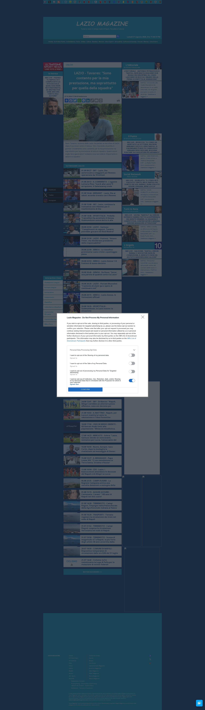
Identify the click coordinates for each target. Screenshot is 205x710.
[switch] (132, 355)
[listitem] (102, 350)
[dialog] (102, 355)
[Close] (143, 318)
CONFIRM (85, 389)
